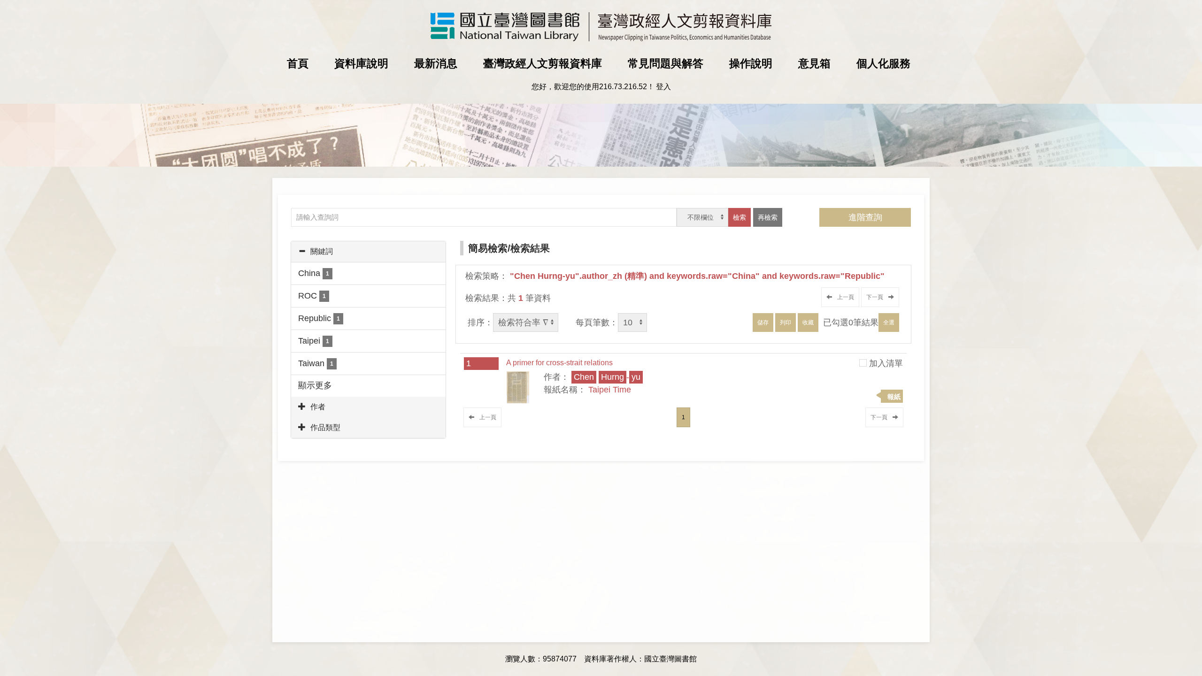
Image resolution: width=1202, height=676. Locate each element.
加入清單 (886, 363)
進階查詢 (865, 217)
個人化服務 (883, 63)
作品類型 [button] (325, 427)
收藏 (808, 322)
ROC (312, 295)
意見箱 (814, 63)
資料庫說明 (361, 63)
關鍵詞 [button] (321, 251)
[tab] (368, 251)
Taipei (313, 341)
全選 (888, 322)
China (313, 273)
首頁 (297, 63)
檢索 (739, 217)
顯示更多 (315, 385)
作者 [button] (317, 407)
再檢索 (768, 217)
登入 (663, 87)
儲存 (763, 322)
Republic (319, 318)
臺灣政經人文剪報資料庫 (542, 63)
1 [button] (683, 417)
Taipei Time (609, 389)
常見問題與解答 (665, 63)
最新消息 (435, 63)
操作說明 (750, 63)
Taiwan (315, 363)
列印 (785, 322)
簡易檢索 (488, 248)
